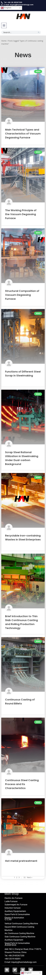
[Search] (39, 32)
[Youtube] (30, 970)
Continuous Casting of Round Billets (20, 701)
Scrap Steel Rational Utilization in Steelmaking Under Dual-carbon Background (21, 458)
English (7, 8)
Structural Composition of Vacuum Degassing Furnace (22, 295)
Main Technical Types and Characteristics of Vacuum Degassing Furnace (23, 133)
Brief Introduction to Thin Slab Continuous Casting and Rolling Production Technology (21, 622)
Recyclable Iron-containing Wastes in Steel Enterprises (23, 537)
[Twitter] (15, 970)
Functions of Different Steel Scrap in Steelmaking (23, 373)
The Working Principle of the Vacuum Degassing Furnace (20, 214)
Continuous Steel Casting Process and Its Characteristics (22, 784)
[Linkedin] (22, 970)
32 (25, 877)
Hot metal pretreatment (21, 861)
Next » (29, 877)
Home (3, 41)
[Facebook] (7, 970)
